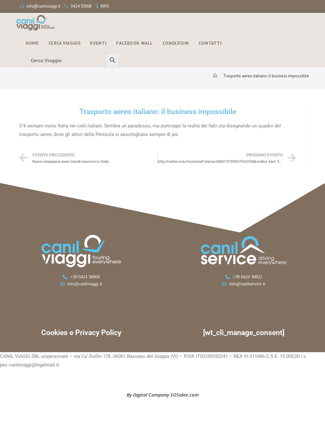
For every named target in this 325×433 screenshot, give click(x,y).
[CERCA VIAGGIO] (72, 60)
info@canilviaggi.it (43, 6)
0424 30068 (81, 6)
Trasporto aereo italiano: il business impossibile (266, 76)
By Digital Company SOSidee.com (163, 394)
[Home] (215, 76)
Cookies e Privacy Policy (81, 332)
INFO (105, 6)
